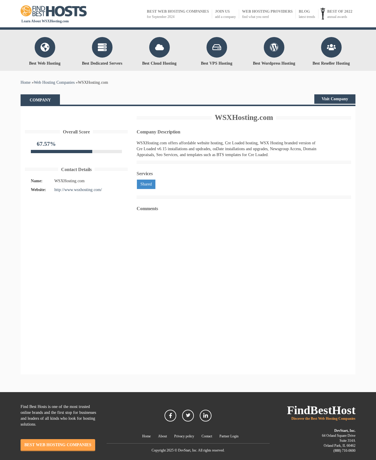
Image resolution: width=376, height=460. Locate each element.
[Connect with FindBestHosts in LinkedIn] (206, 415)
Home (146, 436)
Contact (207, 436)
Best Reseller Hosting (331, 63)
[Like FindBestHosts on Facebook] (170, 415)
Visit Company (335, 99)
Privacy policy (184, 436)
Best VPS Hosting (216, 63)
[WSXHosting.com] (76, 115)
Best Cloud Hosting (159, 63)
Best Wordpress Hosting (274, 63)
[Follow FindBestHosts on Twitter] (188, 415)
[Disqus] (244, 287)
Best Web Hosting (45, 63)
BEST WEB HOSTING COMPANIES (57, 445)
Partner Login (229, 436)
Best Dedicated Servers (102, 63)
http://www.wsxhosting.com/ (78, 190)
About (162, 436)
